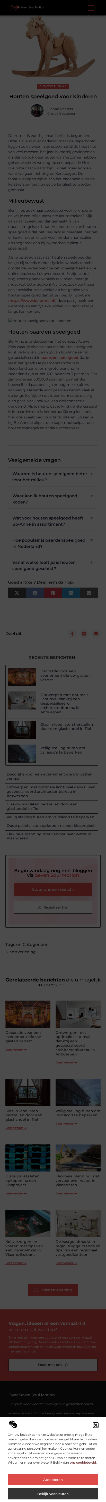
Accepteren (53, 1480)
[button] (95, 1425)
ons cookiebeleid (83, 1462)
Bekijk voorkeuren (53, 1494)
